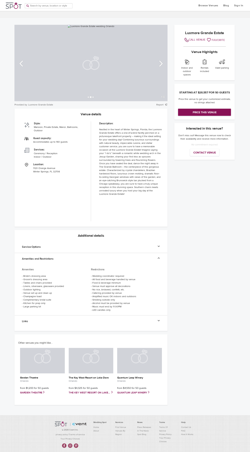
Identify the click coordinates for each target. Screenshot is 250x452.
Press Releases (144, 427)
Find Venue (120, 427)
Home (96, 427)
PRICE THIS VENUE (204, 112)
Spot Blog (141, 434)
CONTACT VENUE (204, 152)
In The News (143, 430)
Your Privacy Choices (70, 438)
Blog (226, 5)
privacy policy (62, 434)
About (96, 430)
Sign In (238, 5)
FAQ (183, 430)
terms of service (77, 434)
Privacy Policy (165, 434)
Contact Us (186, 427)
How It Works (187, 434)
